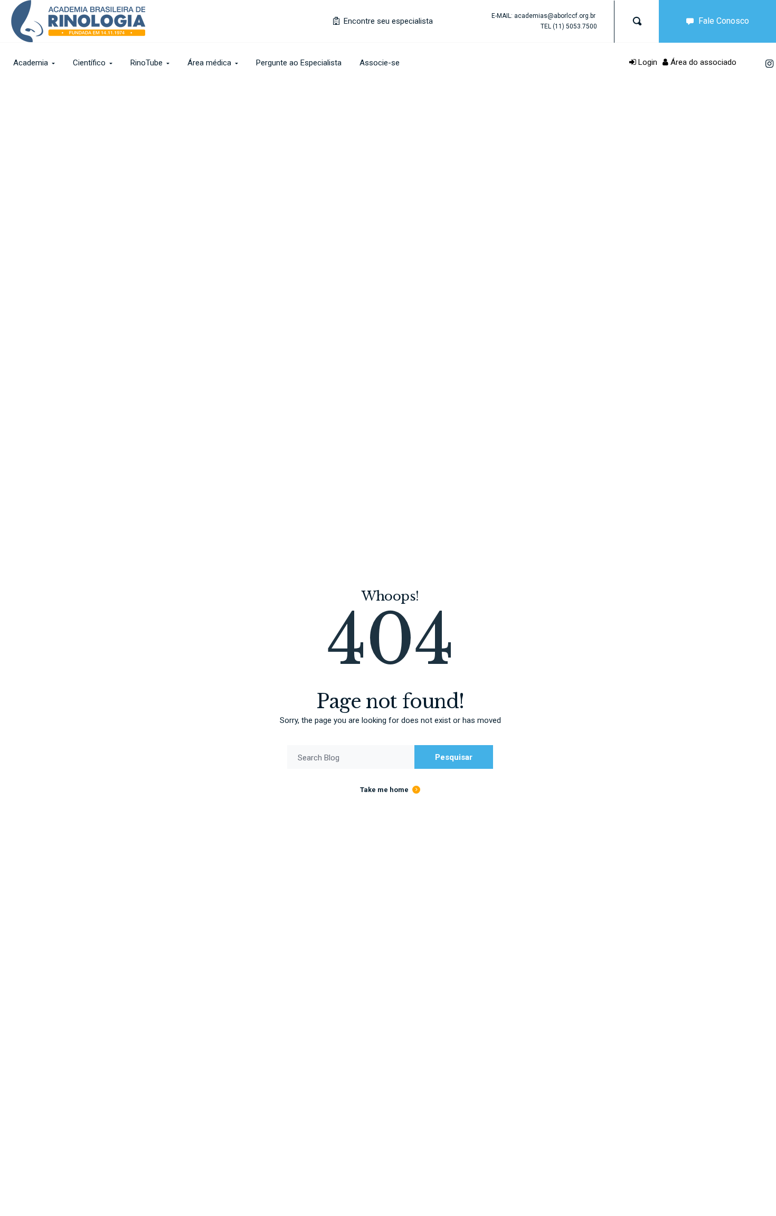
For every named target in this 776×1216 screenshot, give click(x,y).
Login (646, 62)
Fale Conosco (723, 21)
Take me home (384, 790)
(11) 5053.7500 (575, 26)
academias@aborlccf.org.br (554, 16)
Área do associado (702, 62)
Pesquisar (453, 757)
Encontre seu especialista (387, 21)
